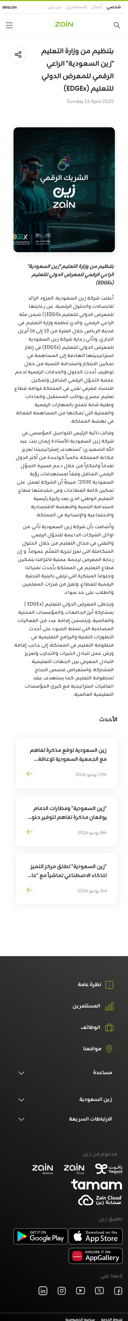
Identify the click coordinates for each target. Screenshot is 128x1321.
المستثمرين (76, 7)
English (9, 7)
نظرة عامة (89, 984)
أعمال (96, 7)
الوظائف (90, 1027)
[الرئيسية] (64, 23)
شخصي (114, 7)
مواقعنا (92, 1049)
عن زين (55, 7)
